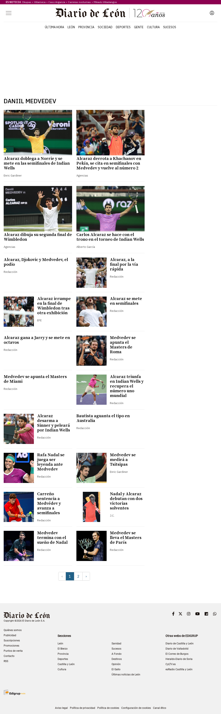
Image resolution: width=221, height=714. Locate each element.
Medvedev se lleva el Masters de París (125, 537)
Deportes (123, 27)
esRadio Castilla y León (179, 669)
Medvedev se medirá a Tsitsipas (123, 459)
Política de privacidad (82, 707)
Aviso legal (61, 707)
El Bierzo (63, 648)
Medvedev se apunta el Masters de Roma (123, 345)
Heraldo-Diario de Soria (179, 659)
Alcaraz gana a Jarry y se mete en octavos (37, 340)
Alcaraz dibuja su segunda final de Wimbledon (38, 237)
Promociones (11, 645)
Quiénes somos (13, 630)
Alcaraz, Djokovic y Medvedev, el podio (36, 262)
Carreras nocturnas (79, 2)
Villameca (40, 2)
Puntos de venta (13, 650)
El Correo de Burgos (177, 653)
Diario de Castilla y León (180, 643)
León (71, 27)
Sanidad (116, 643)
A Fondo (117, 653)
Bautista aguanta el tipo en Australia (103, 418)
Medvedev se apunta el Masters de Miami (35, 379)
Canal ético (159, 707)
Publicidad (10, 635)
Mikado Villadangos (105, 2)
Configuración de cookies (136, 707)
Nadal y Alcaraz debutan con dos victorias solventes (126, 501)
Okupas (26, 2)
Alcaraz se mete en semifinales (126, 301)
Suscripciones (12, 640)
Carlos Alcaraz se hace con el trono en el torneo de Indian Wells (110, 237)
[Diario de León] (110, 13)
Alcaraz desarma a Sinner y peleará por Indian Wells (53, 423)
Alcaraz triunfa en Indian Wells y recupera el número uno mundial (127, 386)
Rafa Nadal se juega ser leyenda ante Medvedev (51, 462)
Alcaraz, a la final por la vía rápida (124, 264)
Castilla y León (66, 664)
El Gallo (116, 669)
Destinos (117, 659)
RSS (6, 661)
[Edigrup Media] (14, 692)
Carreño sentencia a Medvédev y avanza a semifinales (49, 503)
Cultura (153, 27)
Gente (139, 27)
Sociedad (105, 27)
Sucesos (169, 27)
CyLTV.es (171, 664)
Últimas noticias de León (126, 674)
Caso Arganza (56, 2)
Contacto (9, 656)
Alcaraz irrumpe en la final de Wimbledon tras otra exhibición (54, 306)
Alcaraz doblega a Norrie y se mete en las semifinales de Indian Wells (37, 163)
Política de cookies (108, 707)
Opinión (116, 664)
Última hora (54, 27)
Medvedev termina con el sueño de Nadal (52, 537)
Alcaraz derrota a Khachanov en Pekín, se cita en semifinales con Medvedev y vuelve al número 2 (108, 163)
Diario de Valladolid (177, 648)
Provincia (86, 27)
